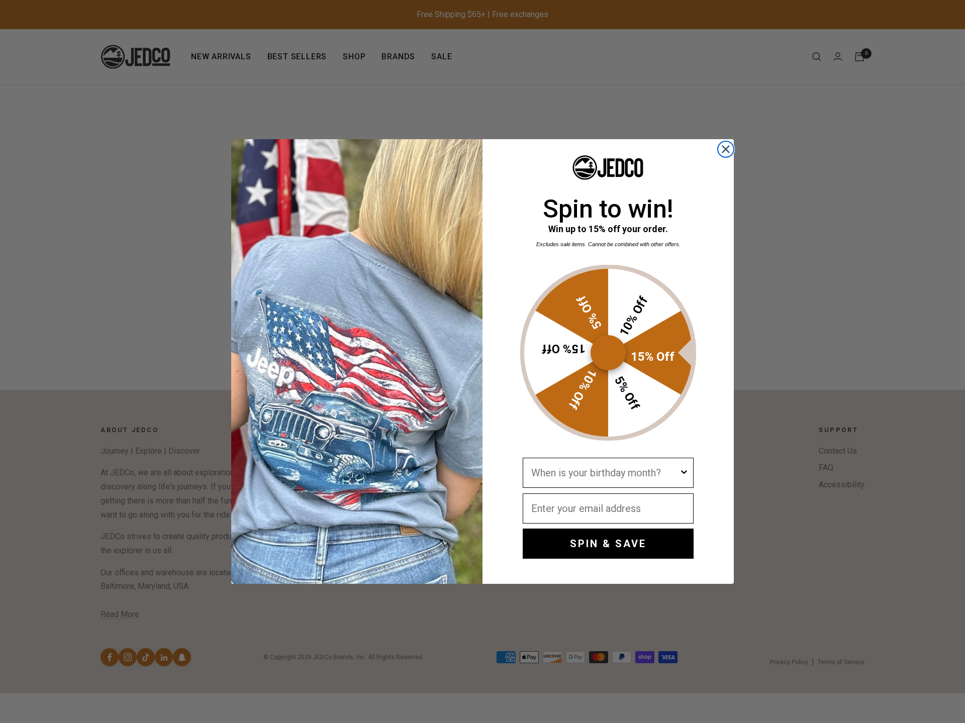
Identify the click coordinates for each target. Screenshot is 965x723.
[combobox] (605, 472)
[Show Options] (684, 472)
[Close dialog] (726, 149)
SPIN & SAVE (608, 544)
